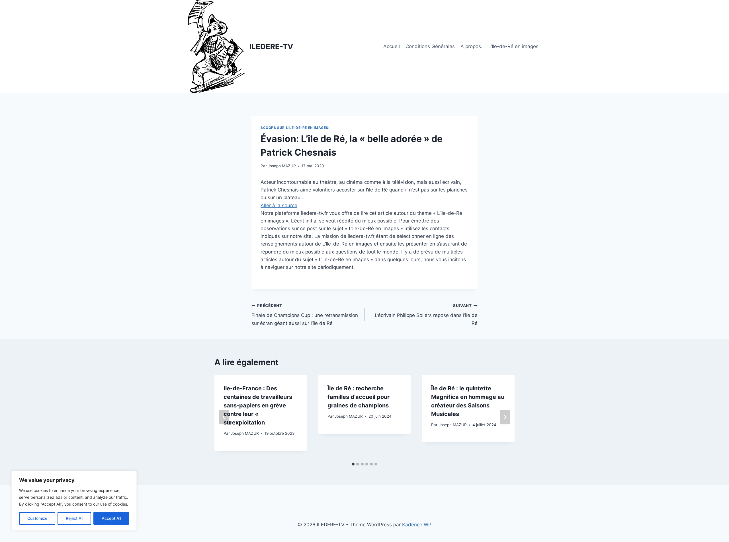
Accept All (111, 518)
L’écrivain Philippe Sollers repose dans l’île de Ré (426, 314)
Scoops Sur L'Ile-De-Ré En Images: (295, 127)
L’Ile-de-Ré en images (513, 46)
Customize (37, 518)
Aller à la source (279, 205)
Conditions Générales (430, 46)
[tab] (353, 464)
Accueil (391, 46)
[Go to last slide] (224, 417)
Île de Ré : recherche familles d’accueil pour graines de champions (358, 397)
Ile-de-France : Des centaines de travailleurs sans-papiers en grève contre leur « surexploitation (258, 405)
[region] (74, 501)
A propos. (471, 46)
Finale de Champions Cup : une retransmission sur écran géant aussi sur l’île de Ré (304, 314)
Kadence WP (416, 524)
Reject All (74, 518)
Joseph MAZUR (282, 166)
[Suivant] (505, 417)
